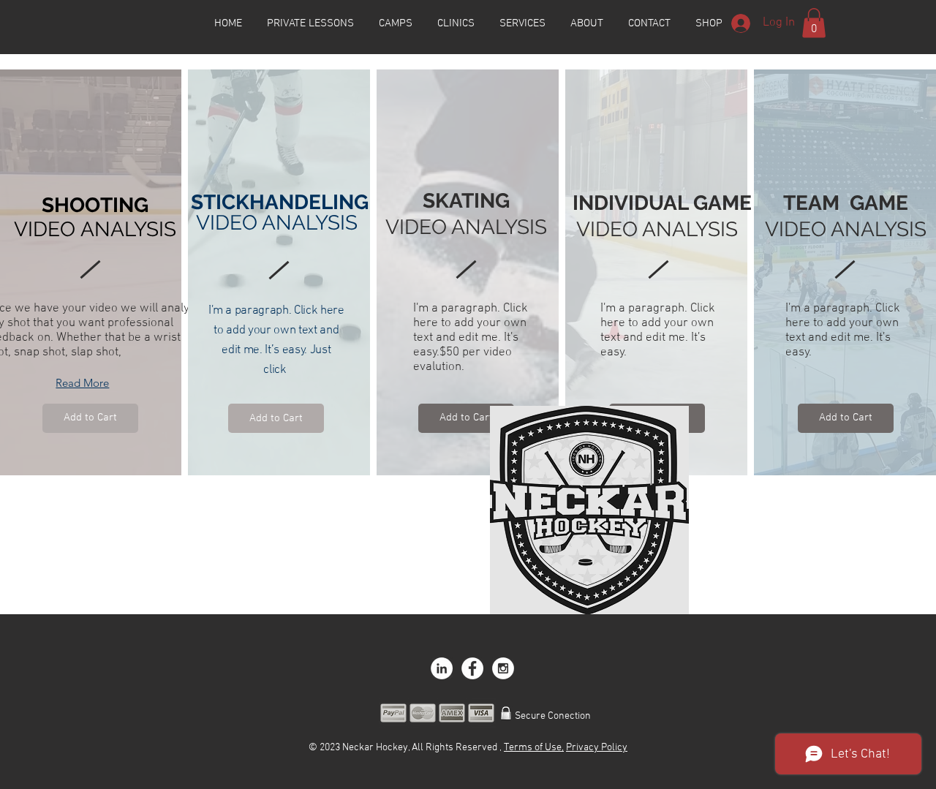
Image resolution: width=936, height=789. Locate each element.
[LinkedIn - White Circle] (442, 668)
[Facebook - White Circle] (472, 668)
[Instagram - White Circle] (503, 668)
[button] (813, 23)
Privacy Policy (596, 747)
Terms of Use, (534, 747)
